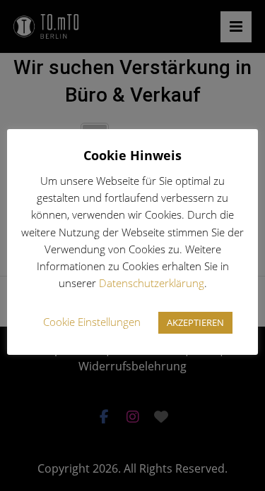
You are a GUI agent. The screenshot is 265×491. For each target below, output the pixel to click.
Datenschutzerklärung (151, 283)
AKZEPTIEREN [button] (195, 322)
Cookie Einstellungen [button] (92, 322)
